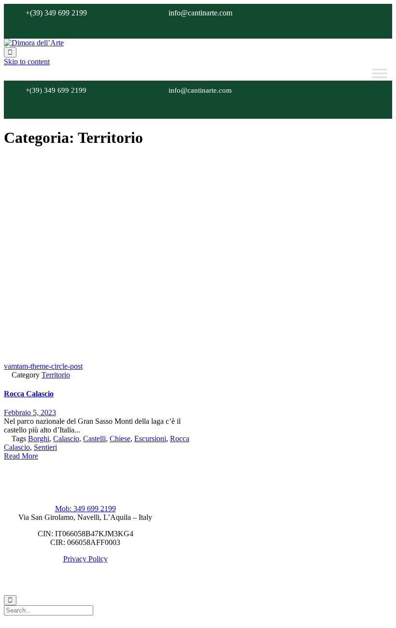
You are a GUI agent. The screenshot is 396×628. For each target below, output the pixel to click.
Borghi (38, 438)
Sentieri (45, 447)
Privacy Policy (85, 559)
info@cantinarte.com (200, 13)
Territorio (56, 375)
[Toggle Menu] (379, 73)
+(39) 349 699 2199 (56, 13)
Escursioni (150, 438)
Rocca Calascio (29, 394)
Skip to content (27, 61)
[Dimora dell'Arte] (34, 43)
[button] (21, 456)
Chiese (120, 438)
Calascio (66, 438)
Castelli (94, 438)
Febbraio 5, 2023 (30, 412)
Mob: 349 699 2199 (85, 508)
